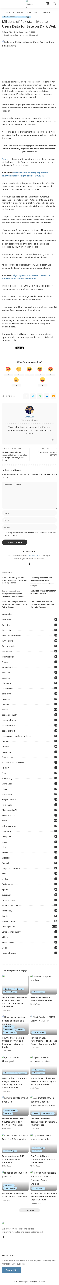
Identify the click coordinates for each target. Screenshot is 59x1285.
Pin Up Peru (7, 837)
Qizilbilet (5, 858)
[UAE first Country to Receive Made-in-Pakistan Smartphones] (43, 1106)
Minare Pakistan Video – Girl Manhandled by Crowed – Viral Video (14, 1121)
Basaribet (6, 678)
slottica (5, 879)
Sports (5, 890)
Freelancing (7, 778)
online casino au (9, 826)
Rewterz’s (6, 159)
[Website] (52, 440)
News (4, 821)
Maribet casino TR (10, 810)
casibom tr (6, 704)
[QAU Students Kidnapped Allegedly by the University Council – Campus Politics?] (15, 1066)
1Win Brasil (7, 620)
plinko (4, 847)
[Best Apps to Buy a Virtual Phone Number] (43, 985)
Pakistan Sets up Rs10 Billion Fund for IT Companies (13, 1159)
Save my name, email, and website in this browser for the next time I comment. (30, 534)
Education (6, 752)
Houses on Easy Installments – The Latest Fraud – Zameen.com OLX (43, 1041)
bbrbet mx (6, 683)
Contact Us (11, 1270)
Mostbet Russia (9, 815)
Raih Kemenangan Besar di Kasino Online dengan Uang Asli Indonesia (14, 604)
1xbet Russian (8, 657)
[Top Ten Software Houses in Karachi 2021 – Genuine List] (43, 1143)
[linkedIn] (46, 396)
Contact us (33, 555)
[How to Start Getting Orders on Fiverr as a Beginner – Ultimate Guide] (15, 1025)
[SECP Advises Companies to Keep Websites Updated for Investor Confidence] (15, 985)
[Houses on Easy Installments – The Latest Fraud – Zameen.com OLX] (43, 1025)
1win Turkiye (7, 641)
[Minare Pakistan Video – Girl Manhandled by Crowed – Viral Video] (15, 1106)
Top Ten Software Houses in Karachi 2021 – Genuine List (42, 1159)
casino (5, 710)
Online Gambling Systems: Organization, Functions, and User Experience (14, 580)
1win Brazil (7, 625)
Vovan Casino (8, 942)
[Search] (54, 4)
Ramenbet (6, 863)
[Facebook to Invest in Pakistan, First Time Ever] (15, 1181)
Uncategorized (8, 926)
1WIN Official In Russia (11, 635)
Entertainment (8, 757)
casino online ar (9, 725)
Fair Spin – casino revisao (13, 763)
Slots (4, 874)
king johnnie (7, 805)
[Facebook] (26, 396)
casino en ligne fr (9, 715)
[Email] (53, 396)
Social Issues (9, 17)
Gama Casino (8, 784)
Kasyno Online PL (9, 800)
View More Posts (30, 420)
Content (5, 741)
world (4, 948)
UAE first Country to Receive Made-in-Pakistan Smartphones (43, 1121)
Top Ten (5, 916)
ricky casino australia (11, 868)
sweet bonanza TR (10, 905)
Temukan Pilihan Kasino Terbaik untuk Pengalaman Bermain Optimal (42, 604)
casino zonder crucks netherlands (16, 736)
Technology (24, 17)
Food (4, 773)
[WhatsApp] (40, 396)
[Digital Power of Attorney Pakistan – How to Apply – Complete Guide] (43, 1066)
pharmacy (6, 831)
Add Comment (32, 35)
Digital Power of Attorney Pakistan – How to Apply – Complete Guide (43, 1081)
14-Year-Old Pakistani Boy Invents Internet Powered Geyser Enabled (43, 1196)
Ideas (4, 789)
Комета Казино (9, 953)
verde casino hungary (11, 932)
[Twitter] (33, 396)
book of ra (6, 694)
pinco (4, 842)
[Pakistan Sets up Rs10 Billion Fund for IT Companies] (15, 1143)
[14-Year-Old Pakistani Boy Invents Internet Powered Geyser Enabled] (43, 1181)
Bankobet (6, 673)
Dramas (5, 747)
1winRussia (7, 651)
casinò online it (8, 731)
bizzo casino (7, 688)
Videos (5, 937)
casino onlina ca (9, 720)
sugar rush (6, 895)
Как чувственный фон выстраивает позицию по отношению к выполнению (12, 593)
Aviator (5, 662)
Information (7, 794)
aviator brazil (7, 667)
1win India (6, 630)
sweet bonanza (9, 900)
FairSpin (5, 768)
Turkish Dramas (9, 921)
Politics (5, 852)
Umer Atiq (8, 32)
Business (6, 699)
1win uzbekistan (9, 646)
